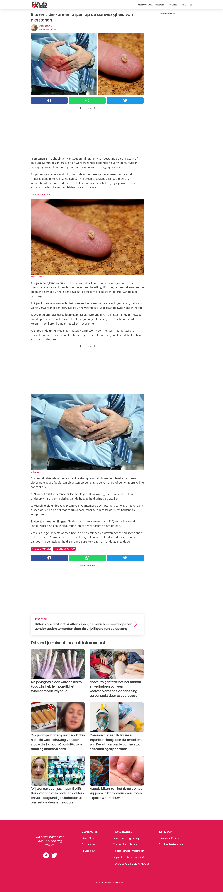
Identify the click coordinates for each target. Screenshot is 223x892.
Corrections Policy (125, 844)
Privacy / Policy (169, 838)
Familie (172, 4)
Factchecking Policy (126, 838)
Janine (48, 25)
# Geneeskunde (64, 548)
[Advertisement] (87, 131)
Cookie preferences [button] (172, 844)
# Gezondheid (41, 548)
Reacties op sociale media (131, 863)
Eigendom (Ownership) (128, 857)
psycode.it (88, 851)
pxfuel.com (36, 472)
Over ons (88, 838)
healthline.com (42, 194)
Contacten (89, 844)
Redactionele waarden (128, 851)
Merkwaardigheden (151, 4)
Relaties (187, 4)
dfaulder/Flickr (37, 276)
